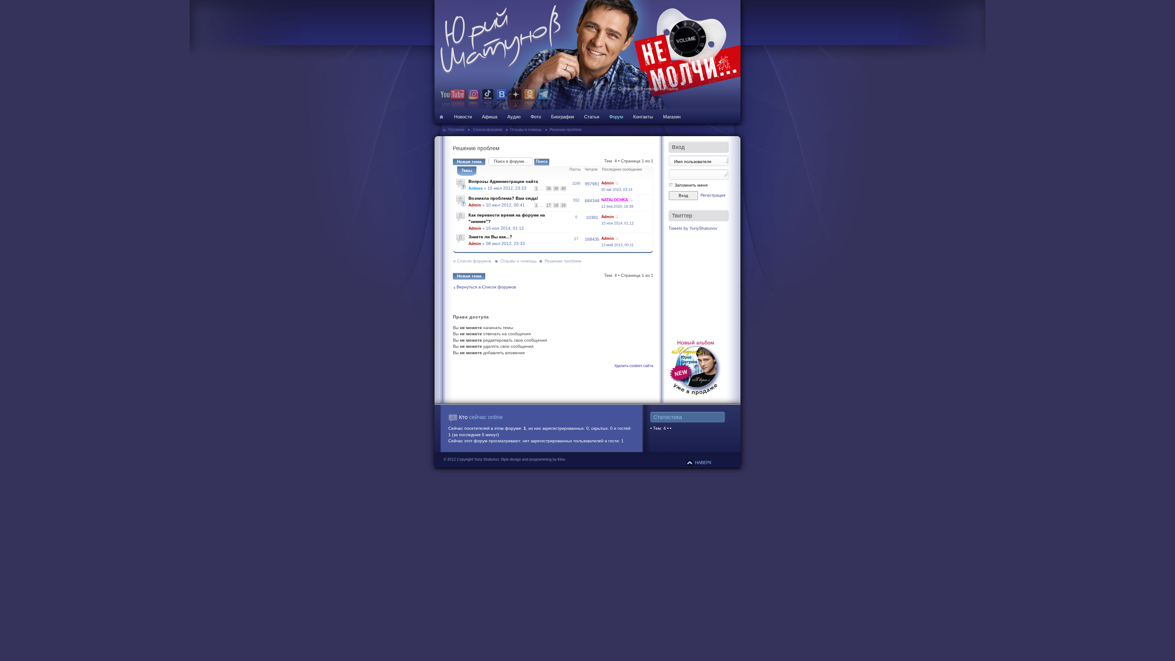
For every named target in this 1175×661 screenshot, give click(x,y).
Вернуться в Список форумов (486, 287)
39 (556, 188)
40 (563, 188)
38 (548, 188)
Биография (562, 116)
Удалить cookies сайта (633, 366)
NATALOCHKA (614, 200)
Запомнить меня (691, 185)
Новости (463, 116)
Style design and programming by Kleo (533, 459)
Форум (616, 116)
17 (548, 205)
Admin (607, 183)
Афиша (489, 116)
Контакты (643, 116)
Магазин (672, 116)
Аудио (513, 116)
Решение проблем (565, 130)
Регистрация (713, 195)
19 (563, 205)
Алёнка (475, 188)
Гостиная (456, 130)
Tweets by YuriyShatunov (693, 228)
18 (556, 205)
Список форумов (487, 130)
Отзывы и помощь (526, 130)
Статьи (591, 116)
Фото (536, 116)
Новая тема (469, 161)
